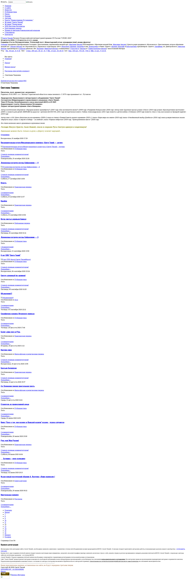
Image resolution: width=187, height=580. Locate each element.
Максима (72, 44)
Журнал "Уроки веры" (13, 24)
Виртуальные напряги (10, 494)
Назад (7, 512)
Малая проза (10, 67)
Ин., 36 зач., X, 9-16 (13, 51)
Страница (5, 135)
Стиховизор (10, 32)
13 (5, 527)
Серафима (158, 46)
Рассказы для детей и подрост (17, 71)
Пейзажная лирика (22, 223)
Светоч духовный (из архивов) (13, 275)
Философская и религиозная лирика (29, 354)
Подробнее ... (6, 156)
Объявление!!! (6, 293)
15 (5, 531)
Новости (8, 10)
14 (5, 529)
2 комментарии (7, 193)
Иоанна (114, 46)
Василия (40, 48)
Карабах (4, 201)
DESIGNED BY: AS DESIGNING (12, 569)
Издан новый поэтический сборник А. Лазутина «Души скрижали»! (28, 476)
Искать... (4, 2)
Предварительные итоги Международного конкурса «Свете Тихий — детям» (32, 142)
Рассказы (18, 499)
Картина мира (6, 349)
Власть (4, 182)
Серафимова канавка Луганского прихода (17, 313)
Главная (8, 6)
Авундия (80, 46)
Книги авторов (20, 481)
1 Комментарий (7, 247)
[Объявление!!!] (7, 298)
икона (79, 44)
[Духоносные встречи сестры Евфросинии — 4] (20, 167)
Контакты (9, 34)
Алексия (22, 48)
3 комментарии (7, 211)
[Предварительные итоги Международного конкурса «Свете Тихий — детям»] (33, 147)
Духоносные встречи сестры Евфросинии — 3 (19, 237)
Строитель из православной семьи (15, 404)
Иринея (73, 46)
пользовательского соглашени (112, 559)
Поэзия (8, 16)
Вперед (8, 535)
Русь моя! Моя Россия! (10, 440)
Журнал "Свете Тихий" (14, 22)
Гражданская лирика (22, 187)
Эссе (16, 300)
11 (5, 523)
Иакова (4, 48)
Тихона (13, 46)
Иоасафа (121, 46)
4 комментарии (7, 323)
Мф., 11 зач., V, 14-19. (98, 51)
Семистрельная (94, 48)
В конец (8, 537)
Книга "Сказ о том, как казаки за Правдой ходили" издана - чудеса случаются (32, 422)
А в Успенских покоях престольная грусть (18, 386)
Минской (48, 48)
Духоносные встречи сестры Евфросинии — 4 (19, 162)
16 (5, 533)
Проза (7, 14)
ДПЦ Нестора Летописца (15, 26)
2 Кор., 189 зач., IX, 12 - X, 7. (36, 51)
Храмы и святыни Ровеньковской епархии (22, 30)
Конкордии (93, 46)
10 (5, 520)
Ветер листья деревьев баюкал (13, 219)
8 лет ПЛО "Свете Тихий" (11, 255)
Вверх (3, 571)
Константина (131, 46)
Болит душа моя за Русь (10, 331)
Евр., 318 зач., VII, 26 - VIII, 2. (79, 51)
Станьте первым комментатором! (15, 154)
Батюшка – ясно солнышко (13, 458)
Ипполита (65, 46)
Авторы (8, 18)
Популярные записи (13, 28)
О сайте (8, 8)
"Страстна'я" (75, 48)
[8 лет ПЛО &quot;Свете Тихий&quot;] (16, 259)
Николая (181, 46)
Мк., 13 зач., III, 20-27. (56, 51)
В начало (8, 510)
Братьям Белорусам (9, 368)
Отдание (4, 44)
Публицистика (11, 12)
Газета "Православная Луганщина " (19, 20)
